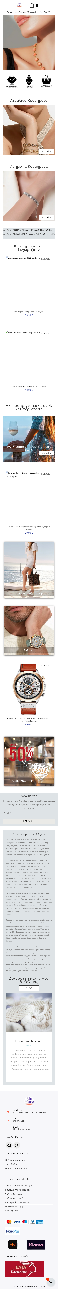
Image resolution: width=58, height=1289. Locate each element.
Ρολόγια (29, 650)
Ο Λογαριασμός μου (15, 1160)
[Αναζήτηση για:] (40, 6)
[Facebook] (9, 1145)
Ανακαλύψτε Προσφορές (29, 781)
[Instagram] (16, 1145)
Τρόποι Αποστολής (14, 1198)
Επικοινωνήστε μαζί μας (17, 1190)
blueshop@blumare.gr (23, 1129)
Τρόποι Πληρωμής (14, 1194)
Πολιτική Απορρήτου (15, 1206)
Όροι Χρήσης (11, 1210)
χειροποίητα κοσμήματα (40, 863)
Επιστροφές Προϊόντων (17, 1202)
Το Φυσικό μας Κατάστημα (19, 1185)
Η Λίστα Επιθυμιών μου (17, 1168)
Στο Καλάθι (45, 259)
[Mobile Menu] (36, 6)
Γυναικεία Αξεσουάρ (29, 593)
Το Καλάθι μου (12, 1164)
